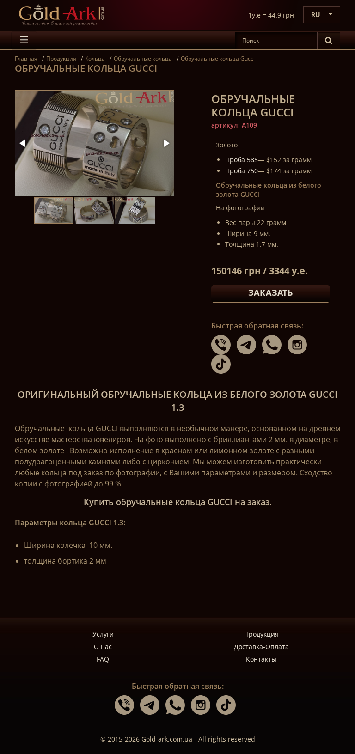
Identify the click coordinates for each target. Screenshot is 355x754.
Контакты (261, 659)
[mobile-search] (328, 40)
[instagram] (300, 344)
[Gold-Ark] (61, 15)
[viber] (224, 344)
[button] (23, 143)
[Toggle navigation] (24, 40)
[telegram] (249, 344)
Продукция (261, 634)
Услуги (103, 634)
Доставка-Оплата (261, 646)
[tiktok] (223, 363)
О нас (103, 646)
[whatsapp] (275, 344)
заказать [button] (270, 292)
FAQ (103, 659)
